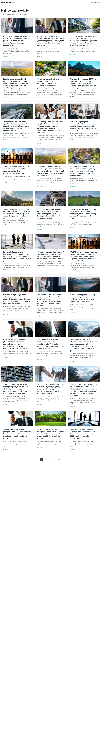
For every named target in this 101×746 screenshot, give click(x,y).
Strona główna (95, 2)
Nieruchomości (8, 2)
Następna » (56, 459)
